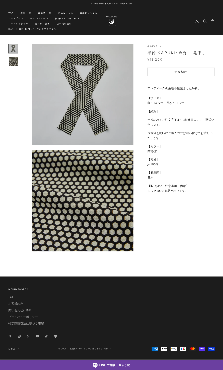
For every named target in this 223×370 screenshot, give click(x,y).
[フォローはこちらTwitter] (10, 336)
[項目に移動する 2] (13, 61)
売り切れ (181, 72)
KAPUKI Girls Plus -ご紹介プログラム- (32, 29)
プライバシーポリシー (23, 317)
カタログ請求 (42, 23)
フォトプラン (15, 18)
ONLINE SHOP (39, 18)
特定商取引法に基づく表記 (26, 324)
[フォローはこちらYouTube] (37, 336)
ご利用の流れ (64, 23)
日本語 (11, 349)
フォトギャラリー (18, 23)
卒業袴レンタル (88, 13)
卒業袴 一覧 (44, 13)
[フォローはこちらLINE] (55, 336)
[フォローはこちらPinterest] (28, 336)
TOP (11, 13)
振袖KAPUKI (154, 46)
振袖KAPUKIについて (67, 18)
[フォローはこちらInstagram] (19, 336)
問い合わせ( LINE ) (20, 310)
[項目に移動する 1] (13, 48)
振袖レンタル (65, 13)
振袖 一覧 (26, 13)
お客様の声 (15, 304)
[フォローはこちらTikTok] (46, 336)
